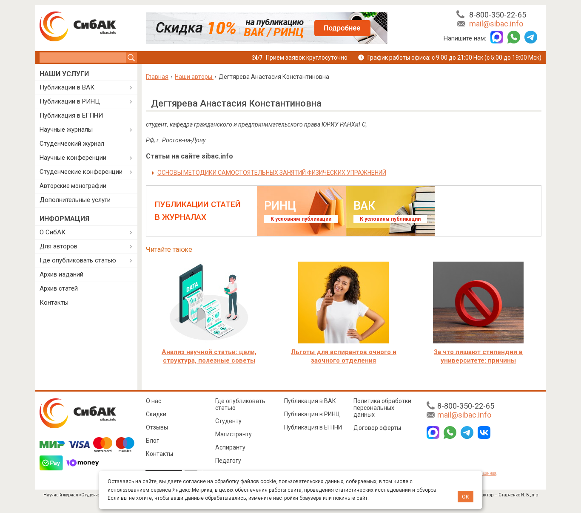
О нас (153, 401)
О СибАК (53, 232)
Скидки (156, 414)
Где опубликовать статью (78, 260)
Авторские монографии (73, 185)
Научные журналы (66, 129)
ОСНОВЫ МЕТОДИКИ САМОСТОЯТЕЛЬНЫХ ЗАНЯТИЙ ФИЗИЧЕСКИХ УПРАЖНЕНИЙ (271, 172)
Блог (152, 440)
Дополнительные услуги (75, 200)
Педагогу (228, 460)
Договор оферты (377, 427)
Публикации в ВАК (67, 87)
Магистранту (233, 434)
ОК (465, 496)
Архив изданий (61, 274)
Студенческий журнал (72, 143)
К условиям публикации (301, 219)
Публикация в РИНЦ (312, 414)
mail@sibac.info (496, 23)
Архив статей (59, 288)
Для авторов (58, 246)
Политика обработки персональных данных (382, 408)
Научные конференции (73, 157)
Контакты (54, 302)
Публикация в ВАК (310, 401)
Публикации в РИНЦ (70, 101)
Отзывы (157, 427)
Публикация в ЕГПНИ (71, 115)
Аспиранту (230, 447)
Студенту (228, 421)
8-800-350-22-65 (497, 14)
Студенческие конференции (81, 172)
